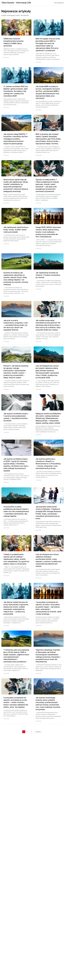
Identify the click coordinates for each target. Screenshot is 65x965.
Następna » (38, 731)
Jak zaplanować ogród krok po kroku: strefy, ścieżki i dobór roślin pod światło (15, 229)
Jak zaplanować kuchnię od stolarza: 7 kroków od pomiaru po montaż (48, 275)
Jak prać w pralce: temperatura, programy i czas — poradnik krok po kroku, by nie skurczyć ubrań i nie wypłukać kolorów (15, 325)
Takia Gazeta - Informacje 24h (16, 2)
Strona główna (59, 3)
